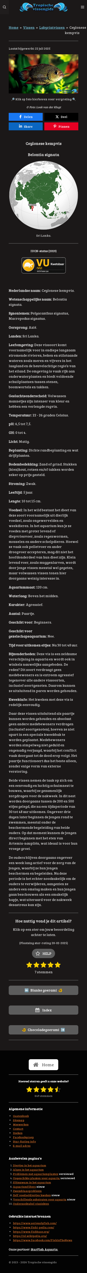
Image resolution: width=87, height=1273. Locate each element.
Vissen (29, 27)
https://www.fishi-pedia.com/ (33, 1227)
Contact (18, 1129)
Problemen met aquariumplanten (35, 1174)
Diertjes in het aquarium (29, 1165)
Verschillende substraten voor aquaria (39, 1199)
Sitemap (18, 1120)
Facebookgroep (23, 1137)
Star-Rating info (24, 1141)
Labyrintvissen (52, 27)
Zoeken (17, 1133)
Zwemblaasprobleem (27, 1191)
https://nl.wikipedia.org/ (30, 1236)
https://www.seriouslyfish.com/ (35, 1223)
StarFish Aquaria (44, 1249)
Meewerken (21, 1124)
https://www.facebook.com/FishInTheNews (42, 1240)
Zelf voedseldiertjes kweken (32, 1195)
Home (13, 27)
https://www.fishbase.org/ (31, 1231)
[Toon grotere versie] (43, 74)
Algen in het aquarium (28, 1169)
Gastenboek (21, 1116)
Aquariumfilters (24, 1186)
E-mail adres (22, 1146)
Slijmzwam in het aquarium (32, 1182)
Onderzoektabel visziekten (31, 1204)
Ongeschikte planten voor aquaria (36, 1178)
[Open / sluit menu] (82, 7)
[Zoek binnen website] (4, 7)
